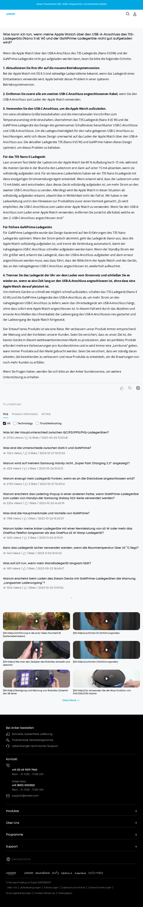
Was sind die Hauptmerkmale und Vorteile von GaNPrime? (46, 513)
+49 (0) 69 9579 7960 (24, 770)
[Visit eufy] (55, 873)
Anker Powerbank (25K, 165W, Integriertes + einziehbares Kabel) (71, 4)
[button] (6, 23)
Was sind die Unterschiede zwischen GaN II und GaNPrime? (47, 448)
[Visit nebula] (66, 873)
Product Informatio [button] (25, 414)
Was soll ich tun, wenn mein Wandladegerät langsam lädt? (47, 563)
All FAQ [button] (46, 414)
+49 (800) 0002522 (23, 785)
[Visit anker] (28, 873)
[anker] (10, 14)
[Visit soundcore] (42, 873)
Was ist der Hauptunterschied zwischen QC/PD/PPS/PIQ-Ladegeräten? (56, 432)
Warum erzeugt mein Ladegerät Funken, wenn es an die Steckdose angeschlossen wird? (69, 478)
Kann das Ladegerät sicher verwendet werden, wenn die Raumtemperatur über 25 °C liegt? (71, 548)
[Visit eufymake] (95, 873)
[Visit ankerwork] (80, 873)
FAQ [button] (5, 414)
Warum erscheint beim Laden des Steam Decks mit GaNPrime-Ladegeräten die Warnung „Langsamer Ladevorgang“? (69, 581)
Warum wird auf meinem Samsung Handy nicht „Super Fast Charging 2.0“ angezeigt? (66, 463)
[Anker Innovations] (11, 873)
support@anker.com (25, 795)
